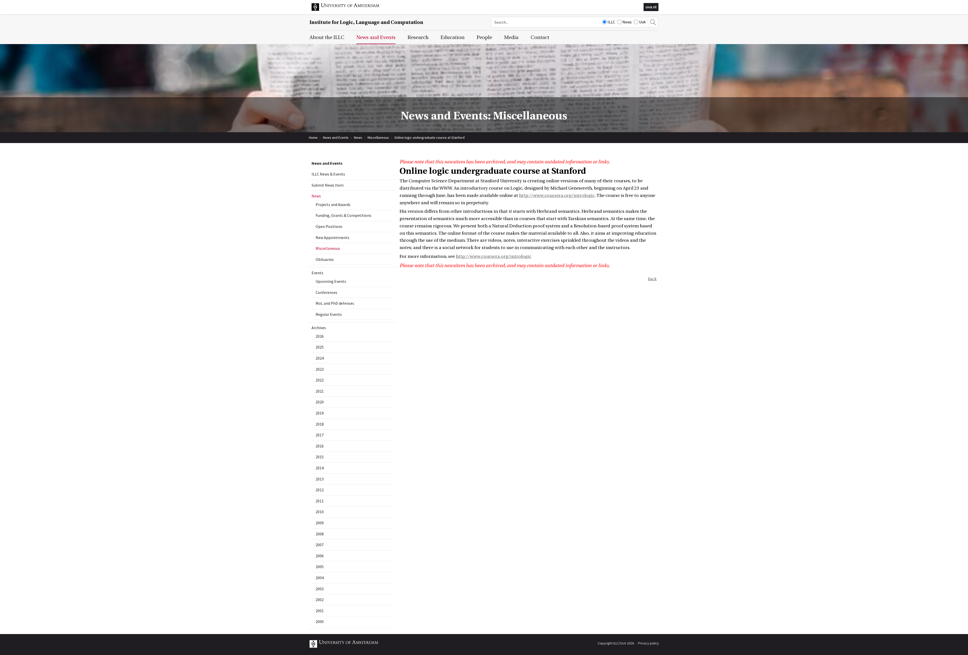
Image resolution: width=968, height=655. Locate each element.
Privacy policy (648, 643)
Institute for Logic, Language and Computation (366, 22)
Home (313, 137)
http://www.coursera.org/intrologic (557, 195)
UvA (642, 21)
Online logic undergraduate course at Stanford (429, 137)
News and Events (336, 137)
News (627, 21)
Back (652, 279)
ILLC (611, 21)
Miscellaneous (378, 137)
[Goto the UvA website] (349, 9)
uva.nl (651, 6)
